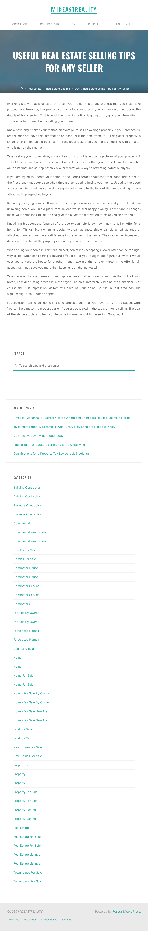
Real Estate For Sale (27, 836)
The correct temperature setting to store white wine (49, 444)
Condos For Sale (24, 550)
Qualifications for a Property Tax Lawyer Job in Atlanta (51, 453)
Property (19, 774)
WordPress (132, 911)
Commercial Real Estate (29, 532)
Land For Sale (22, 729)
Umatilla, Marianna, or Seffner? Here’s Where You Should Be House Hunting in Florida (71, 417)
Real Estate (34, 88)
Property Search (24, 810)
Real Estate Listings (58, 88)
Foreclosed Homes (26, 631)
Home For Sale (23, 675)
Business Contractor (27, 505)
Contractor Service (26, 586)
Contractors (21, 604)
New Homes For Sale (27, 747)
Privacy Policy (49, 919)
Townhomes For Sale (27, 872)
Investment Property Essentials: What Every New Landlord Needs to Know (64, 427)
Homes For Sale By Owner (31, 693)
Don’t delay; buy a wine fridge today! (38, 435)
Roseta (117, 911)
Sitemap (66, 919)
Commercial (21, 523)
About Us (13, 919)
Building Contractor (26, 487)
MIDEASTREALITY (74, 9)
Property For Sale (25, 792)
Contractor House (25, 568)
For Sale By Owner (26, 613)
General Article (23, 648)
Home (17, 657)
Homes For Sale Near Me (30, 711)
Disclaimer (30, 919)
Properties (20, 765)
